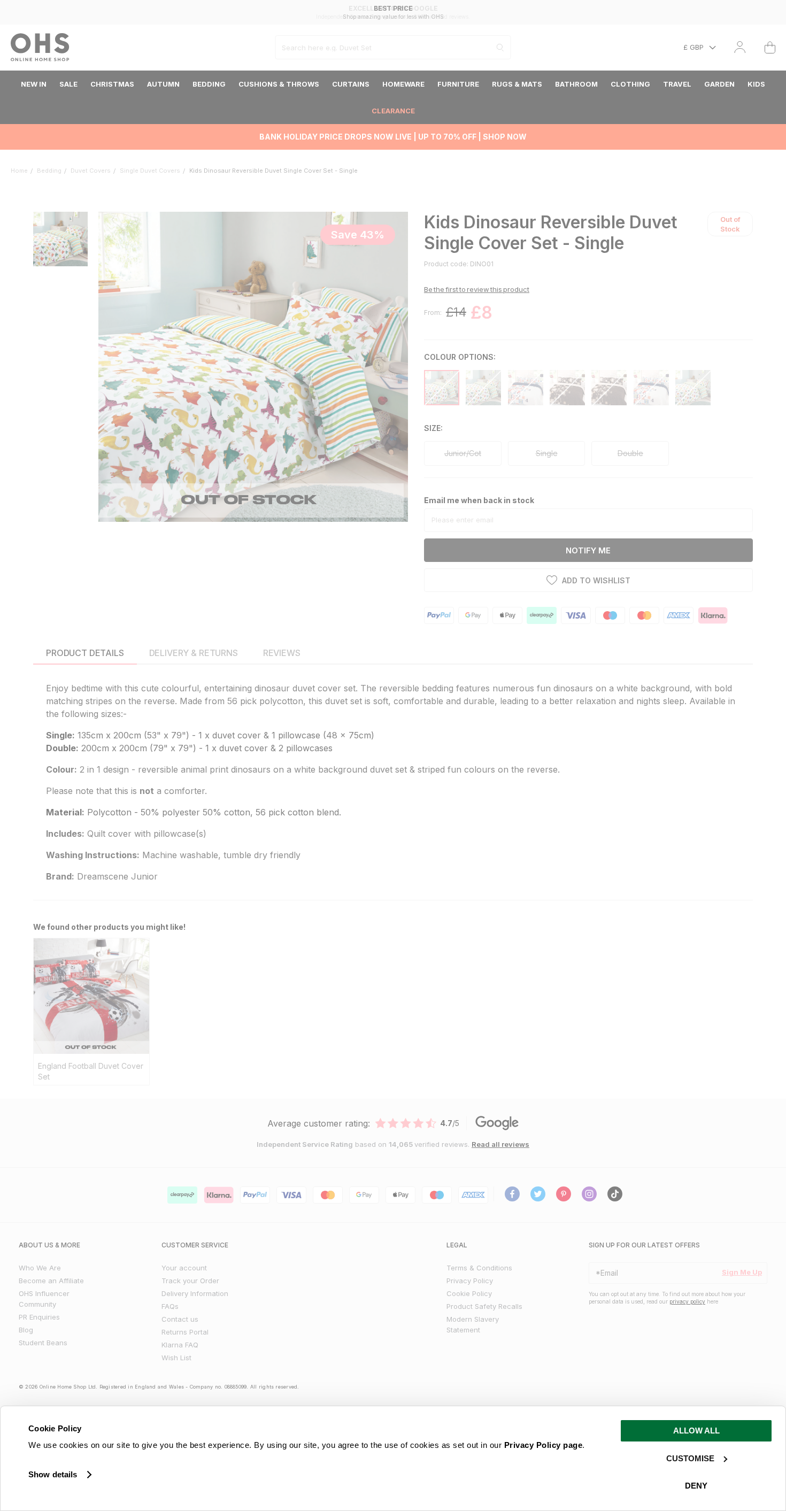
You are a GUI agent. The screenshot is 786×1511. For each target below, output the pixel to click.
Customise (690, 1458)
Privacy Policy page (543, 1445)
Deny (696, 1485)
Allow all (696, 1430)
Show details (52, 1474)
